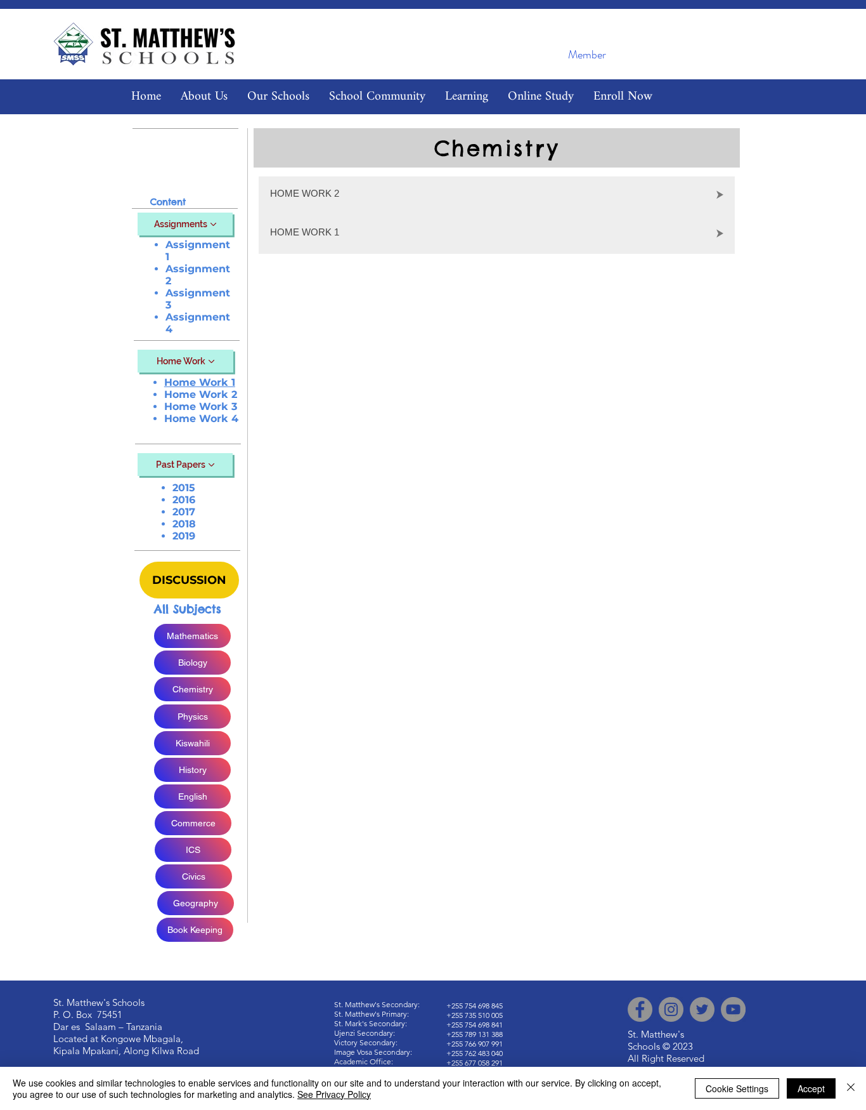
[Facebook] (640, 1009)
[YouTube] (733, 1009)
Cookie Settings (737, 1088)
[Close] (850, 1088)
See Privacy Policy (334, 1094)
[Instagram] (671, 1009)
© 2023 (677, 1046)
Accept (811, 1088)
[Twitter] (702, 1009)
